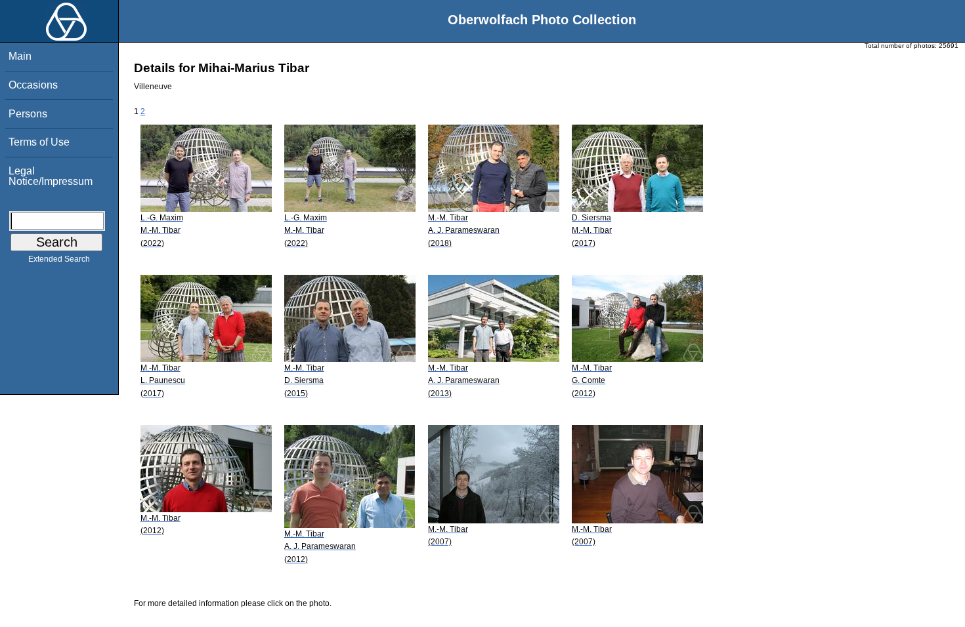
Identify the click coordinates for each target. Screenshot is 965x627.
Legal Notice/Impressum (51, 176)
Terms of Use (39, 142)
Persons (28, 113)
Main (20, 56)
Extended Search (59, 259)
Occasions (33, 85)
